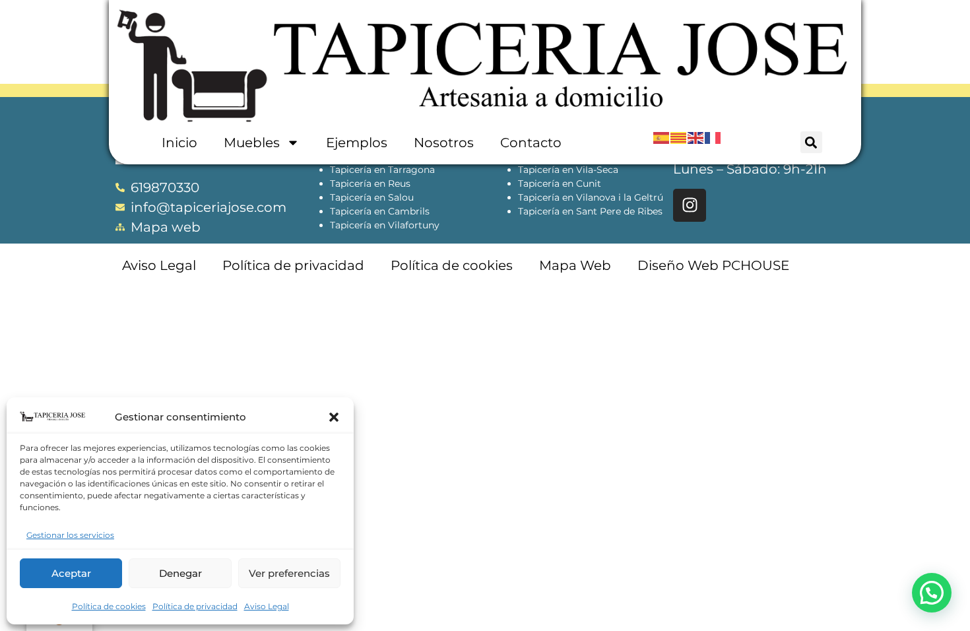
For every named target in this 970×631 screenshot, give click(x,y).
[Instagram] (689, 205)
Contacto (531, 142)
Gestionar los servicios (70, 535)
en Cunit (580, 183)
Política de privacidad (195, 606)
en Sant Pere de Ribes (611, 211)
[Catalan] (679, 137)
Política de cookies (109, 606)
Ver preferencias (289, 573)
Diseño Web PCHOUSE (713, 265)
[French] (713, 137)
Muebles (252, 142)
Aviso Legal (266, 606)
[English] (696, 137)
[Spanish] (661, 137)
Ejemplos (356, 142)
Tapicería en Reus (370, 183)
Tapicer (347, 197)
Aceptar (71, 573)
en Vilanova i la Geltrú (611, 197)
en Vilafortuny (405, 225)
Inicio (179, 142)
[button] (333, 417)
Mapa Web (575, 265)
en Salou (393, 197)
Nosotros (444, 142)
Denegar (180, 573)
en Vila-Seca (589, 170)
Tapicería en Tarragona (382, 170)
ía (368, 197)
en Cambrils (401, 211)
